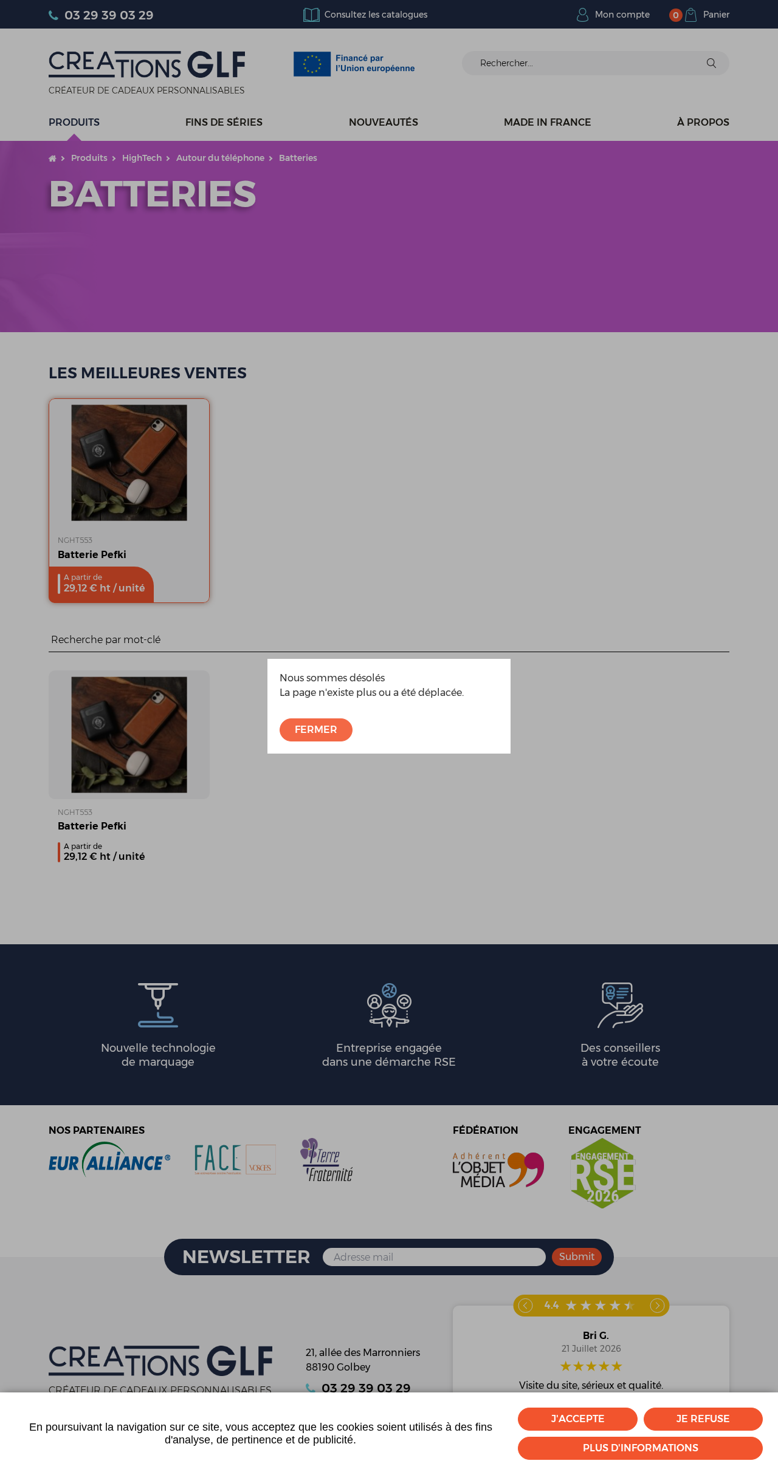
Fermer (316, 729)
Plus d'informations (640, 1448)
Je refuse (703, 1419)
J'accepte (578, 1419)
